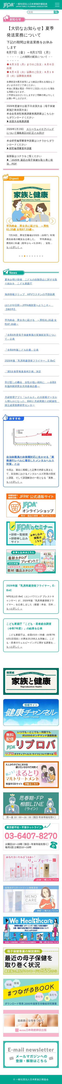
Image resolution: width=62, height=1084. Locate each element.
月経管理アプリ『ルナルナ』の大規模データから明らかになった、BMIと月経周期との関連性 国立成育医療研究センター (32, 401)
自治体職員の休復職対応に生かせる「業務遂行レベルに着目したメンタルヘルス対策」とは (30, 461)
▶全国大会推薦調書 (18, 121)
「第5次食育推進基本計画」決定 (23, 371)
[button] (9, 221)
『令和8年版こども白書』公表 (22, 349)
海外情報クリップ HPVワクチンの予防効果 (30, 294)
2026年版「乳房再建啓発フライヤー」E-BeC (30, 360)
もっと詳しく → (14, 247)
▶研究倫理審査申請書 (19, 148)
